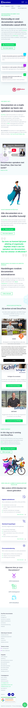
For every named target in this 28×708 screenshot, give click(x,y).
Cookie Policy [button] (24, 353)
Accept (14, 360)
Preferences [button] (4, 356)
